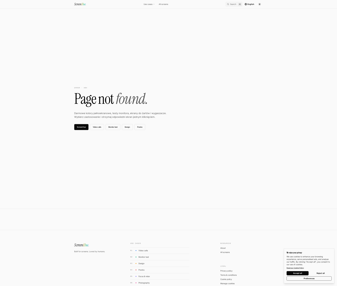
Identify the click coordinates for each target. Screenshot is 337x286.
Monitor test (113, 127)
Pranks (139, 127)
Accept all (297, 273)
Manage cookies (227, 283)
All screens (163, 4)
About (223, 248)
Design (127, 127)
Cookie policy (226, 279)
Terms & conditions (228, 275)
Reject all (321, 273)
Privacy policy (226, 271)
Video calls (97, 127)
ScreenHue (81, 127)
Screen (80, 4)
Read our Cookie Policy (295, 268)
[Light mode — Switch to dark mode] (259, 4)
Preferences (309, 278)
